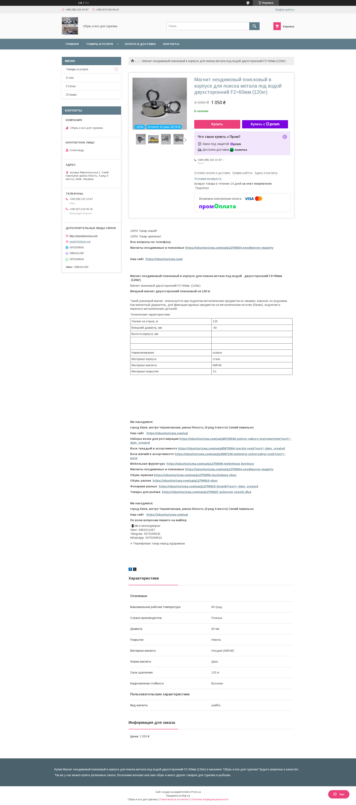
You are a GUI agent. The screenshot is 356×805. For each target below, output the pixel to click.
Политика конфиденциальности (209, 799)
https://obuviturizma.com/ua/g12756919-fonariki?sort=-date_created (208, 486)
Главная (72, 44)
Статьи (71, 86)
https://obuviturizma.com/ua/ (167, 433)
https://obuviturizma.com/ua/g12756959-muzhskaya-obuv (195, 475)
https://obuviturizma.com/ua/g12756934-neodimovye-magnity (229, 247)
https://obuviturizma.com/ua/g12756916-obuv (185, 480)
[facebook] (130, 569)
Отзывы (71, 94)
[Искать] (254, 26)
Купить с (258, 124)
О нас (70, 77)
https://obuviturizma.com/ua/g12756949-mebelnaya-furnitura (210, 463)
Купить (217, 124)
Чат (341, 794)
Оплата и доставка (140, 44)
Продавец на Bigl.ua (178, 795)
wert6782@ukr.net (80, 241)
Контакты (171, 44)
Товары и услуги (99, 44)
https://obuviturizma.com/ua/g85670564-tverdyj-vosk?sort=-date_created (231, 448)
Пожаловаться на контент (174, 799)
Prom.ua (196, 792)
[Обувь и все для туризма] (70, 33)
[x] (134, 569)
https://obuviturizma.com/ (164, 259)
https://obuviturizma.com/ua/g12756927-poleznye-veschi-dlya (206, 492)
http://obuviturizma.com (83, 235)
